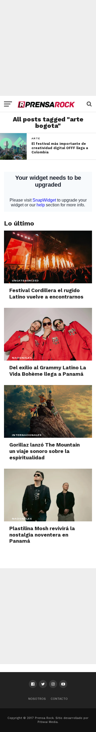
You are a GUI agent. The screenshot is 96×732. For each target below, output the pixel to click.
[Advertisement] (48, 48)
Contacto (59, 699)
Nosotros (37, 699)
